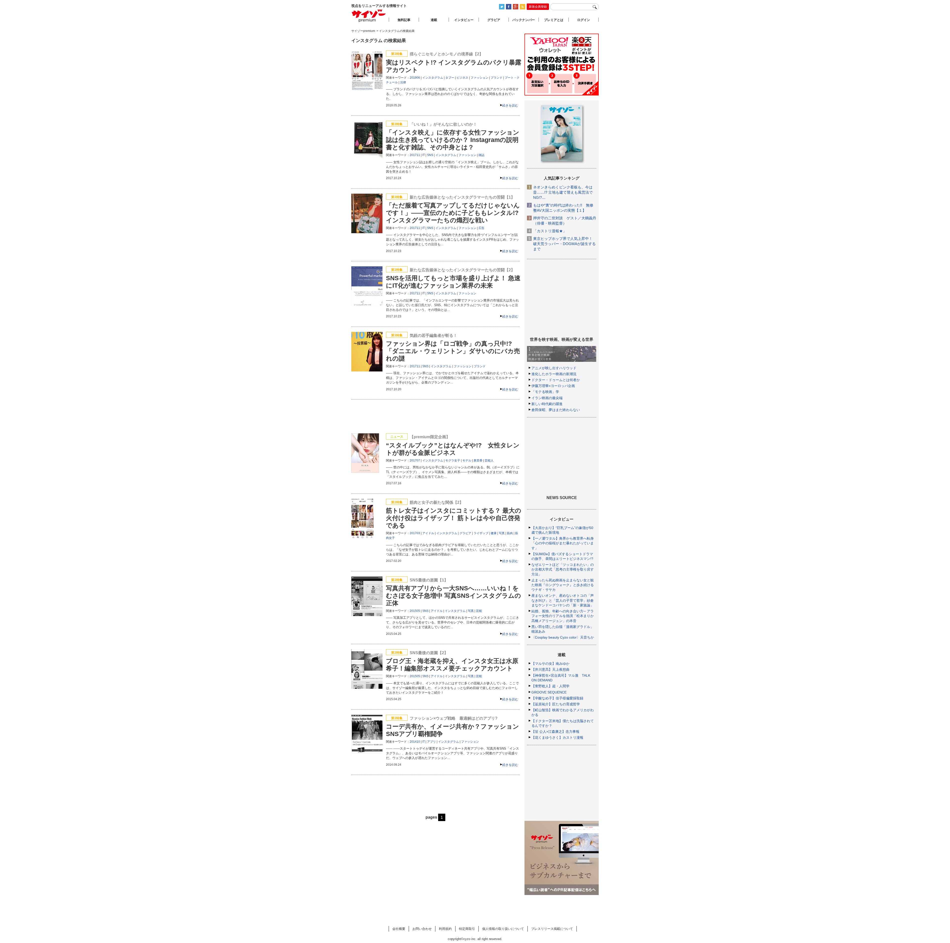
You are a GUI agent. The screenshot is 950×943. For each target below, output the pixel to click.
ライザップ (481, 533)
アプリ (431, 741)
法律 (403, 82)
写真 (502, 533)
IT (423, 155)
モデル (466, 460)
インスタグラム (432, 77)
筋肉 (510, 533)
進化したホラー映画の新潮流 (553, 374)
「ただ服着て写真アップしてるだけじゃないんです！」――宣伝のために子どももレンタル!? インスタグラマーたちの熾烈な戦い (453, 213)
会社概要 (398, 929)
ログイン (583, 20)
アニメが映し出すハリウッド (553, 368)
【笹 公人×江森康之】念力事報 (555, 732)
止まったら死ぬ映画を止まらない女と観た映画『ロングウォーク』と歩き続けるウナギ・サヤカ (562, 585)
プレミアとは (553, 20)
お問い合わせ (422, 929)
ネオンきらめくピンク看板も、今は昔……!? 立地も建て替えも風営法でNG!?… (563, 192)
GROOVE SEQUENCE (549, 692)
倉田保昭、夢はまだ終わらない (555, 410)
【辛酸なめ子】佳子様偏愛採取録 (557, 698)
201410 (415, 741)
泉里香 (478, 460)
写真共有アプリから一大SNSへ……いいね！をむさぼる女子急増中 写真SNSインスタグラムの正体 (453, 595)
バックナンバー (523, 20)
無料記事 (404, 20)
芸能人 (489, 460)
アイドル (428, 533)
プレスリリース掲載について (552, 929)
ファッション (479, 77)
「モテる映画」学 (545, 392)
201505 (415, 611)
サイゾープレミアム (368, 16)
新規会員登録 (538, 6)
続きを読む (510, 105)
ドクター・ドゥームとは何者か (555, 380)
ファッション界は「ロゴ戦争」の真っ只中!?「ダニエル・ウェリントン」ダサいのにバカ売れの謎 (453, 351)
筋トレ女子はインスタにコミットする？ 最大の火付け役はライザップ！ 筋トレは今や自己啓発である (453, 518)
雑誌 (481, 155)
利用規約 (445, 929)
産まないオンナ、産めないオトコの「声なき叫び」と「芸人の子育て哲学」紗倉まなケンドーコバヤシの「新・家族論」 (562, 600)
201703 (415, 533)
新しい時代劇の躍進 (547, 404)
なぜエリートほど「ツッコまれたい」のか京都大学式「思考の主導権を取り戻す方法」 (562, 569)
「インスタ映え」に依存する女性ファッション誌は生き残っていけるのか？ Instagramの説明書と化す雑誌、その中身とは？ (452, 140)
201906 (415, 77)
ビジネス (462, 77)
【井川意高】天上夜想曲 (550, 669)
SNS (430, 155)
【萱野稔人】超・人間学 (550, 686)
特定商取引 (467, 929)
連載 (434, 20)
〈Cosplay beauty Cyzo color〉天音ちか (562, 637)
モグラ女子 (452, 460)
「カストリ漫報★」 (550, 231)
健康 (494, 533)
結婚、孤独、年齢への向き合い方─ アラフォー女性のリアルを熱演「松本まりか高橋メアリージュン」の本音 (562, 615)
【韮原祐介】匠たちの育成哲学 (555, 704)
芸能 (479, 611)
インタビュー (464, 20)
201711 (415, 155)
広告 (481, 228)
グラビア (465, 533)
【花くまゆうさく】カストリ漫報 (557, 737)
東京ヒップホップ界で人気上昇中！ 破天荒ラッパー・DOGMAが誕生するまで (564, 243)
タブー (449, 77)
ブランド (496, 77)
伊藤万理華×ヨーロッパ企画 (553, 386)
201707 (415, 460)
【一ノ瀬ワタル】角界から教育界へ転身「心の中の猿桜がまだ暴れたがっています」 (562, 543)
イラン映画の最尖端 (547, 398)
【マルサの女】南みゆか (550, 664)
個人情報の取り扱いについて (503, 929)
